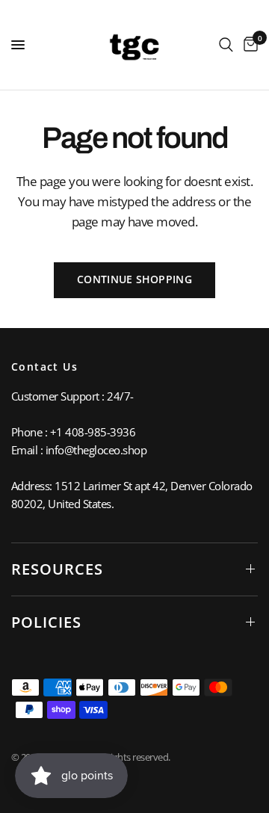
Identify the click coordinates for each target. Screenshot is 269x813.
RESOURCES (57, 569)
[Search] (226, 45)
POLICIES (46, 622)
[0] (248, 45)
